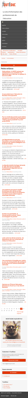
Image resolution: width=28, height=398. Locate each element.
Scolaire (4, 31)
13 (4, 308)
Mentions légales (5, 395)
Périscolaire (5, 34)
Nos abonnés (6, 386)
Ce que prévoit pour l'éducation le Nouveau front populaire (12, 94)
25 (9, 310)
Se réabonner (6, 376)
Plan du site (13, 395)
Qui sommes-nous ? (7, 384)
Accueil (3, 58)
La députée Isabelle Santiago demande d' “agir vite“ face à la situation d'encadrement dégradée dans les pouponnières (13, 167)
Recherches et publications (9, 50)
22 (1, 310)
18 (16, 308)
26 (11, 310)
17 (14, 308)
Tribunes (4, 52)
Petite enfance (5, 28)
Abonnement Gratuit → (14, 360)
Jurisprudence (11, 52)
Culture (3, 37)
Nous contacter (6, 387)
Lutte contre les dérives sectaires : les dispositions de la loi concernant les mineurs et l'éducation (13, 239)
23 (4, 310)
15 (9, 308)
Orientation (4, 43)
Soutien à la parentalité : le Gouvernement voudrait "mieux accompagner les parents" (11, 215)
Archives (4, 46)
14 (7, 308)
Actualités (20, 50)
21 (23, 308)
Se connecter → (14, 372)
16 (11, 308)
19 (18, 308)
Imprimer (19, 313)
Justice (3, 40)
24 (6, 310)
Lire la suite (16, 89)
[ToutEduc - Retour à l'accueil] (9, 7)
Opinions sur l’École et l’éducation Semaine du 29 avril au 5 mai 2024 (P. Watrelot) (13, 285)
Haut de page (20, 311)
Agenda (4, 25)
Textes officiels (13, 54)
